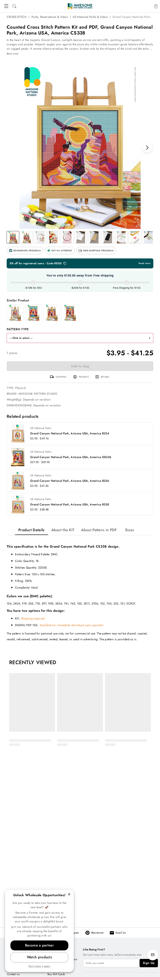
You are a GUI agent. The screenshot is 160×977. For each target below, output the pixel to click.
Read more (144, 263)
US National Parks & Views (90, 17)
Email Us (121, 933)
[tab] (31, 530)
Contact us (13, 974)
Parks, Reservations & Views (49, 17)
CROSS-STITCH (17, 17)
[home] (80, 6)
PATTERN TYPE (18, 329)
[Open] (149, 338)
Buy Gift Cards (56, 974)
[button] (25, 250)
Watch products (39, 957)
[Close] (69, 894)
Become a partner (39, 945)
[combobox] (76, 338)
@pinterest (97, 933)
